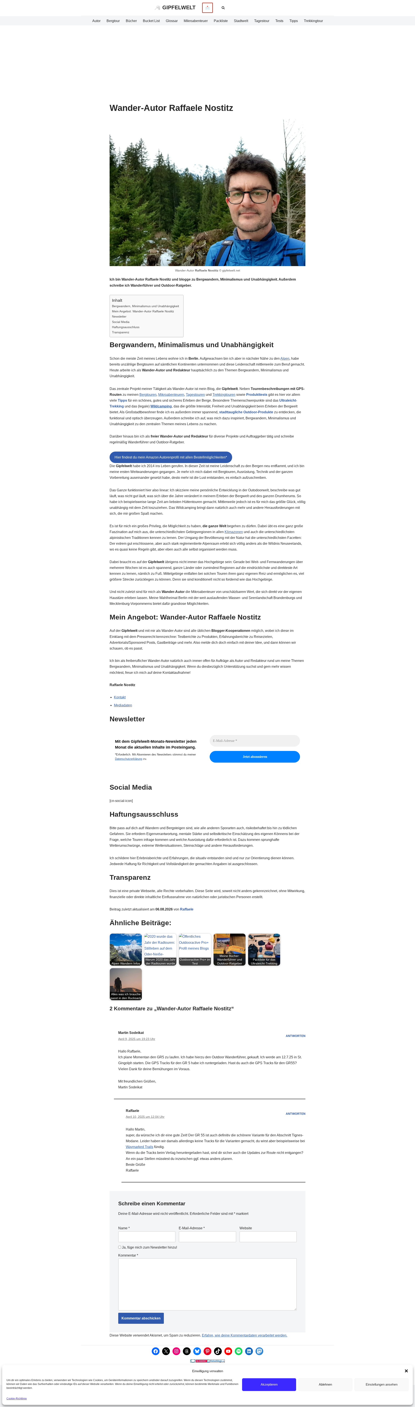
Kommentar (128, 1255)
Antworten (295, 1036)
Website (245, 1228)
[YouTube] (228, 1351)
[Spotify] (239, 1351)
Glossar (172, 21)
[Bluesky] (197, 1351)
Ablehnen (325, 1384)
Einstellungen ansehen (381, 1384)
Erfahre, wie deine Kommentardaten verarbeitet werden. (244, 1335)
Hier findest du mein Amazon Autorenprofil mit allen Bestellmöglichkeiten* (171, 457)
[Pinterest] (207, 1351)
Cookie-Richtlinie (16, 1398)
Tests (279, 21)
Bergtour (113, 21)
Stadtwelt (241, 21)
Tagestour (261, 21)
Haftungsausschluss (125, 327)
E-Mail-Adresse (192, 1228)
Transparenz (120, 332)
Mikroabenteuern (171, 394)
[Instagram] (176, 1351)
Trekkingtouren (223, 394)
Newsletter (119, 316)
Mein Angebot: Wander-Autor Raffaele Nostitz (143, 311)
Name (124, 1228)
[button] (406, 1371)
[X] (166, 1351)
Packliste (221, 21)
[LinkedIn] (249, 1351)
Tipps (293, 21)
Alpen (284, 358)
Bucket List (151, 21)
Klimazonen (234, 532)
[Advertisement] (207, 57)
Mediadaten (123, 705)
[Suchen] (223, 7)
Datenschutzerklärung (128, 758)
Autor (96, 21)
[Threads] (187, 1351)
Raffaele (186, 909)
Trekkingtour (313, 21)
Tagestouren (195, 394)
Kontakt (120, 697)
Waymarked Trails (139, 1147)
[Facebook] (156, 1351)
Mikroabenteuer (196, 21)
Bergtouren (147, 394)
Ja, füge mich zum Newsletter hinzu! (149, 1247)
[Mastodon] (259, 1351)
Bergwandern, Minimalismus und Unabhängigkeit (145, 306)
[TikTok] (218, 1351)
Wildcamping (161, 406)
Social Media (120, 322)
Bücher (131, 21)
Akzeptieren (269, 1384)
